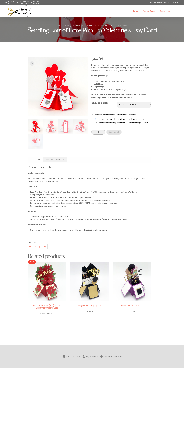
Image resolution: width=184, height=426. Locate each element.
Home (135, 11)
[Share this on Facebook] (35, 246)
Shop (67, 26)
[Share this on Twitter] (30, 246)
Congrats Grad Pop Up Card (89, 305)
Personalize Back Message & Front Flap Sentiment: (114, 114)
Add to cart (114, 132)
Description (35, 160)
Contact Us (165, 11)
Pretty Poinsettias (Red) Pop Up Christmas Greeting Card (47, 306)
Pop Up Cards (78, 26)
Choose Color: (99, 103)
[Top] (176, 418)
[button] (157, 2)
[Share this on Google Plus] (40, 246)
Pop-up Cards (149, 11)
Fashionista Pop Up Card (132, 305)
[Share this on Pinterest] (45, 246)
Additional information (54, 160)
